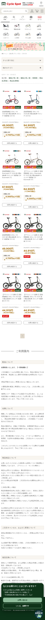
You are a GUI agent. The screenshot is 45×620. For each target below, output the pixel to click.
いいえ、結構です (22, 606)
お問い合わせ (22, 600)
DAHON (24, 53)
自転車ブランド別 (14, 53)
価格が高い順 (25, 78)
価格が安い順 (13, 78)
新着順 (34, 78)
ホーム (5, 53)
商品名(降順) (14, 81)
